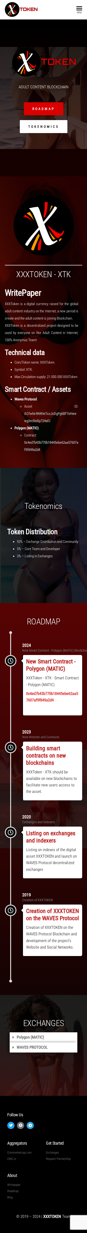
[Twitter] (10, 1125)
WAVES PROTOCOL (32, 1047)
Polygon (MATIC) (30, 1037)
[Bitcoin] (20, 1125)
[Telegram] (30, 1125)
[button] (43, 1037)
